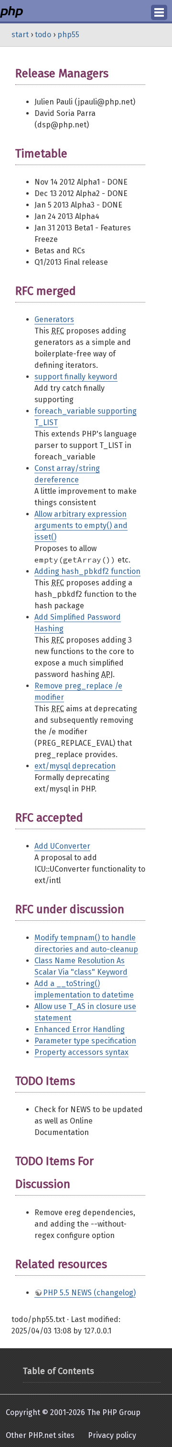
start (20, 34)
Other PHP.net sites (40, 1435)
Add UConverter (62, 846)
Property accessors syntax (81, 1052)
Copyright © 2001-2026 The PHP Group (73, 1412)
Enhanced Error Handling (79, 1029)
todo (43, 34)
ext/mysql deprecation (75, 765)
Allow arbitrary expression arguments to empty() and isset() (81, 525)
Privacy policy (112, 1435)
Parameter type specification (85, 1040)
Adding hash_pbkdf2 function (87, 571)
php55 (68, 34)
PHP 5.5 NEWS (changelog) (89, 1292)
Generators (54, 319)
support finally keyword (76, 376)
